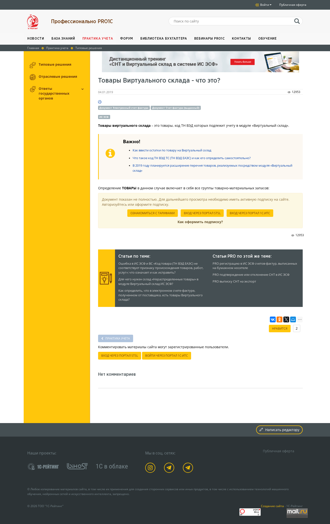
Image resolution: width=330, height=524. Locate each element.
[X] (286, 319)
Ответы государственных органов (54, 93)
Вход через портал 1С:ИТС (250, 213)
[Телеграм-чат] (189, 468)
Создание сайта (272, 506)
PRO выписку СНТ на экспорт (234, 281)
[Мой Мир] (293, 319)
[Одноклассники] (279, 319)
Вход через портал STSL (202, 213)
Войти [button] (264, 5)
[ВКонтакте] (273, 319)
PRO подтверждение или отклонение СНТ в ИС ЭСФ (251, 275)
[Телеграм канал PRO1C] (170, 468)
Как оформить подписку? (200, 222)
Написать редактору (282, 429)
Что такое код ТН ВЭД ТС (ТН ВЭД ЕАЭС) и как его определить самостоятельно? (192, 158)
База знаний (63, 38)
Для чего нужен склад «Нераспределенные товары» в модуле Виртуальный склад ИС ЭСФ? (158, 281)
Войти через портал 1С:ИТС (166, 356)
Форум (126, 38)
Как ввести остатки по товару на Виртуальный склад (172, 150)
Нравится (279, 328)
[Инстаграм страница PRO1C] (151, 468)
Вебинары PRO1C (209, 38)
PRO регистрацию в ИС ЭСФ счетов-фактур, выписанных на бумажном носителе (255, 266)
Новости (35, 38)
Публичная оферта (292, 5)
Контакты (241, 38)
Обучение (267, 38)
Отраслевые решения (58, 76)
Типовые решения (55, 64)
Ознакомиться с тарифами (152, 213)
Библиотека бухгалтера (163, 38)
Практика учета (97, 38)
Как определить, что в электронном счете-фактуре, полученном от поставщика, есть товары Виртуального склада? (160, 295)
